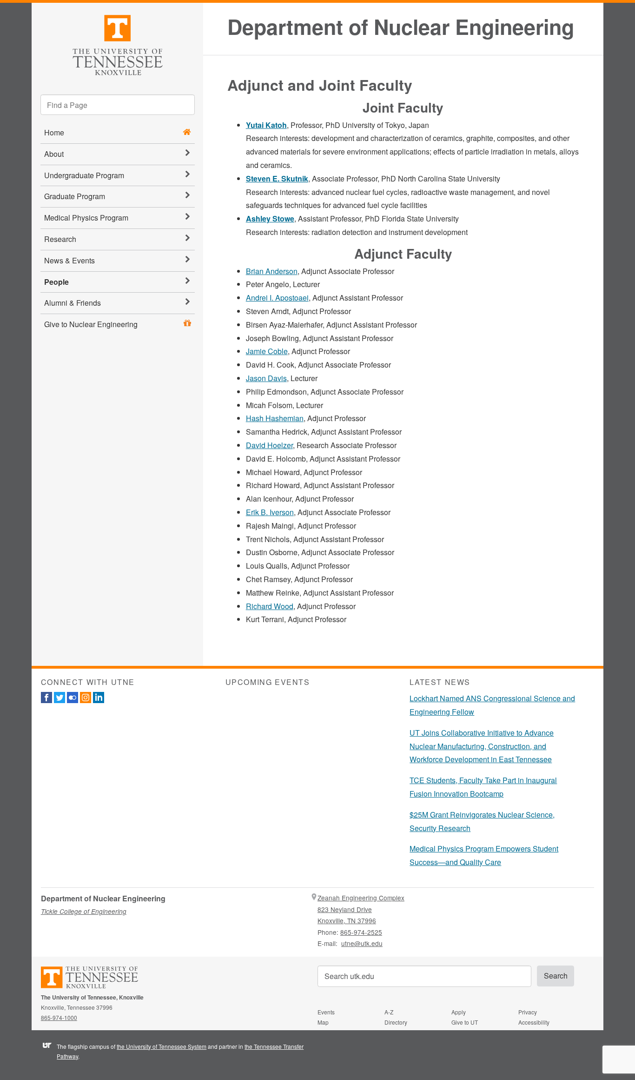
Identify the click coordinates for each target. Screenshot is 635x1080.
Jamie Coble (267, 351)
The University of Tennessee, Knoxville (117, 43)
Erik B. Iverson (270, 512)
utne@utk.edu (362, 943)
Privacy (527, 1012)
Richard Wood (269, 606)
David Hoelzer (269, 445)
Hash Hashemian (275, 418)
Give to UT (464, 1022)
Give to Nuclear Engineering (91, 324)
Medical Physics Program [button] (86, 217)
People (56, 281)
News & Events (69, 260)
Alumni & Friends (72, 302)
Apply (458, 1012)
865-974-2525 (361, 932)
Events (326, 1012)
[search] (117, 104)
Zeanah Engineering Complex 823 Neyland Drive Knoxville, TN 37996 (361, 909)
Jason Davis (266, 378)
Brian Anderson (272, 271)
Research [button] (60, 239)
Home (54, 132)
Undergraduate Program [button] (84, 175)
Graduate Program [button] (74, 196)
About (54, 153)
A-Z (388, 1012)
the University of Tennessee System (161, 1046)
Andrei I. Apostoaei (277, 297)
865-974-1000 (59, 1017)
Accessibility (533, 1022)
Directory (395, 1022)
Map (323, 1022)
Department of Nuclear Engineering (400, 26)
